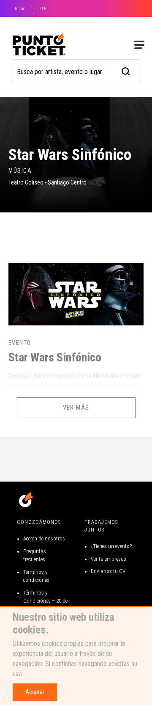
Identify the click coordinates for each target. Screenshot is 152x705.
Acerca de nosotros (44, 538)
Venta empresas (108, 559)
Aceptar (34, 691)
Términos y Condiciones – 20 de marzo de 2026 (45, 600)
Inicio (20, 8)
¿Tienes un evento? (111, 546)
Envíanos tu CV (108, 571)
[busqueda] (126, 70)
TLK (43, 8)
